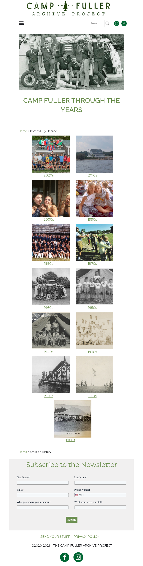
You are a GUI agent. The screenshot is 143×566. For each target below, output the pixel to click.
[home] (68, 8)
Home (23, 131)
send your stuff (55, 536)
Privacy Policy (86, 536)
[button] (21, 23)
